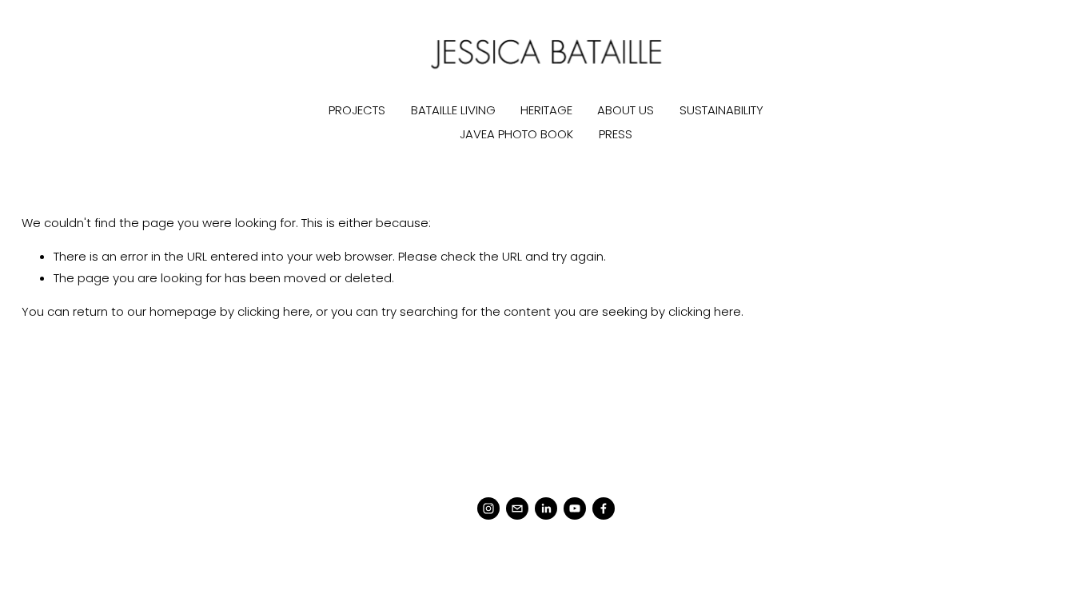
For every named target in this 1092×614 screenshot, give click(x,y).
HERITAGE (546, 110)
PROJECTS (357, 110)
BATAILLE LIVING (453, 110)
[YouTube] (575, 508)
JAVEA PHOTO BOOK (516, 134)
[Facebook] (603, 508)
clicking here (273, 311)
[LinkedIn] (546, 508)
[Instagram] (488, 508)
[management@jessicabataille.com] (517, 508)
